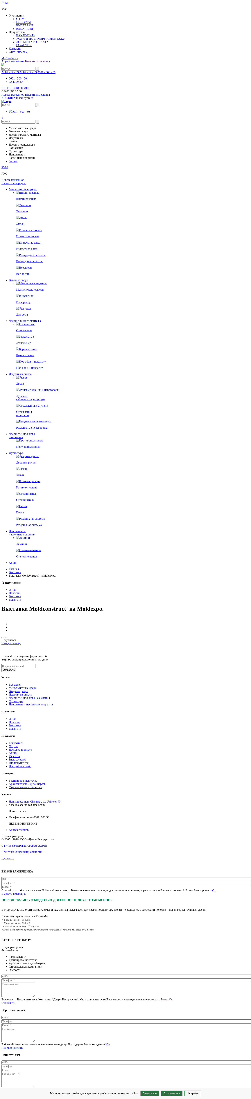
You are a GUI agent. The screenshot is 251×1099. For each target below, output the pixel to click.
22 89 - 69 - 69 (28, 72)
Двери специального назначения (22, 435)
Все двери (15, 684)
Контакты (15, 48)
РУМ (4, 3)
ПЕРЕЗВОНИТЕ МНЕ (15, 88)
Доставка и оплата (20, 749)
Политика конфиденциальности (21, 851)
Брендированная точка (23, 780)
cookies (75, 1093)
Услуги (13, 746)
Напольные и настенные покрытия (22, 533)
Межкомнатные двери (23, 189)
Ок (214, 890)
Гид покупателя (18, 762)
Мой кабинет (9, 58)
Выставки (15, 572)
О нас (12, 589)
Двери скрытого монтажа (25, 320)
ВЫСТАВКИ (24, 25)
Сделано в (7, 858)
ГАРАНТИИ (24, 45)
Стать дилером (18, 51)
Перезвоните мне (12, 1047)
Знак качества (17, 759)
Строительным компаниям (25, 787)
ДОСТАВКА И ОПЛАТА (32, 42)
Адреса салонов (19, 829)
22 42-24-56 (16, 81)
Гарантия (14, 756)
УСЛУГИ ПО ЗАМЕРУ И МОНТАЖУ (40, 38)
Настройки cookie (20, 766)
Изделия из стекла (20, 374)
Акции (13, 161)
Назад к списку (11, 643)
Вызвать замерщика (37, 61)
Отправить (8, 1002)
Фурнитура (16, 453)
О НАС (20, 18)
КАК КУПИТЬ (25, 35)
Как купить (16, 743)
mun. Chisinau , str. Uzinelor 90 (34, 801)
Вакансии (15, 599)
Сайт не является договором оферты (24, 845)
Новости (14, 593)
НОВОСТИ (23, 22)
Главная (14, 569)
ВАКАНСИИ (24, 28)
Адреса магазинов (12, 61)
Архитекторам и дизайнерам (27, 783)
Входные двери (18, 280)
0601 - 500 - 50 (46, 72)
